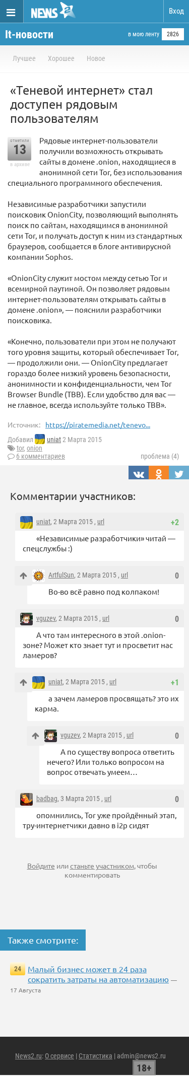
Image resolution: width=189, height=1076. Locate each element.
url (100, 522)
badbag (46, 799)
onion (34, 448)
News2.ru (28, 1056)
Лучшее (24, 58)
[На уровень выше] (23, 576)
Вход (176, 11)
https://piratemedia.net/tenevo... (97, 424)
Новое (96, 58)
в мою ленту (143, 34)
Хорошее (61, 58)
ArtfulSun (61, 575)
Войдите (41, 865)
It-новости (29, 34)
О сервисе (59, 1056)
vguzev (45, 618)
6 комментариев (40, 456)
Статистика (95, 1056)
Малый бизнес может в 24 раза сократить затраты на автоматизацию (98, 974)
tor (20, 448)
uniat (54, 440)
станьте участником (102, 865)
